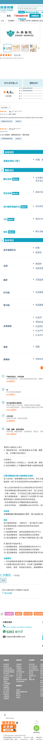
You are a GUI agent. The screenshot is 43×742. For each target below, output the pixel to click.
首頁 (9, 15)
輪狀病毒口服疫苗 (21, 679)
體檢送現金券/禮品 (32, 12)
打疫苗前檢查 (7, 668)
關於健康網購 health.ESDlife (12, 737)
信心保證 (28, 613)
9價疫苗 (18, 666)
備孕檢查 (6, 679)
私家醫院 (9, 613)
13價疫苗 (19, 670)
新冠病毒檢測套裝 (8, 672)
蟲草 (41, 670)
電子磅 (18, 695)
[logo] (6, 12)
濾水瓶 (31, 674)
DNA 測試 (6, 689)
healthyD (39, 739)
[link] (9, 718)
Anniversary (24, 739)
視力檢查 (6, 691)
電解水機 (31, 679)
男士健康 (6, 674)
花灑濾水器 (32, 676)
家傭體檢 (6, 687)
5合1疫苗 (19, 674)
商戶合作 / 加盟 (28, 737)
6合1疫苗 (19, 676)
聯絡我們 (39, 737)
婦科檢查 (6, 666)
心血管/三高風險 (8, 676)
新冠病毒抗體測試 (8, 670)
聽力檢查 (6, 693)
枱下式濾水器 (33, 668)
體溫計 (18, 693)
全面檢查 (6, 664)
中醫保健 (6, 695)
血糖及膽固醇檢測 (21, 692)
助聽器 (18, 697)
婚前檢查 (6, 678)
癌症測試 (6, 685)
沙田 (3, 580)
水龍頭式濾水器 (34, 670)
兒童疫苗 (19, 664)
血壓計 (18, 690)
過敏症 (5, 681)
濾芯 (30, 678)
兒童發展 (6, 697)
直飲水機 (31, 664)
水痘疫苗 (19, 678)
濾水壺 (31, 672)
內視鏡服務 (6, 683)
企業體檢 (6, 698)
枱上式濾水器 (33, 666)
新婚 (15, 739)
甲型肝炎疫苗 (20, 672)
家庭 (32, 739)
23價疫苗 (19, 668)
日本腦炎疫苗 (20, 681)
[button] (38, 48)
